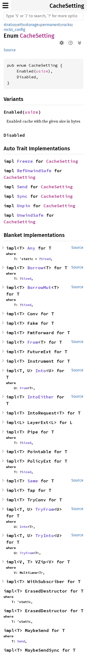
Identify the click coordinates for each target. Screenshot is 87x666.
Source (10, 50)
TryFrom (44, 509)
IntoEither (40, 397)
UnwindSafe (30, 215)
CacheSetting (67, 5)
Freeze (25, 161)
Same (32, 481)
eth (20, 24)
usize (42, 71)
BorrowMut (39, 287)
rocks (66, 24)
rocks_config (14, 29)
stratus (10, 24)
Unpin (23, 205)
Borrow (35, 267)
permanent (50, 24)
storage (31, 24)
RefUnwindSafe (34, 170)
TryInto (44, 535)
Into (40, 370)
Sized (46, 259)
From (32, 342)
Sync (22, 196)
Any (31, 248)
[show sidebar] (5, 5)
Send (22, 186)
